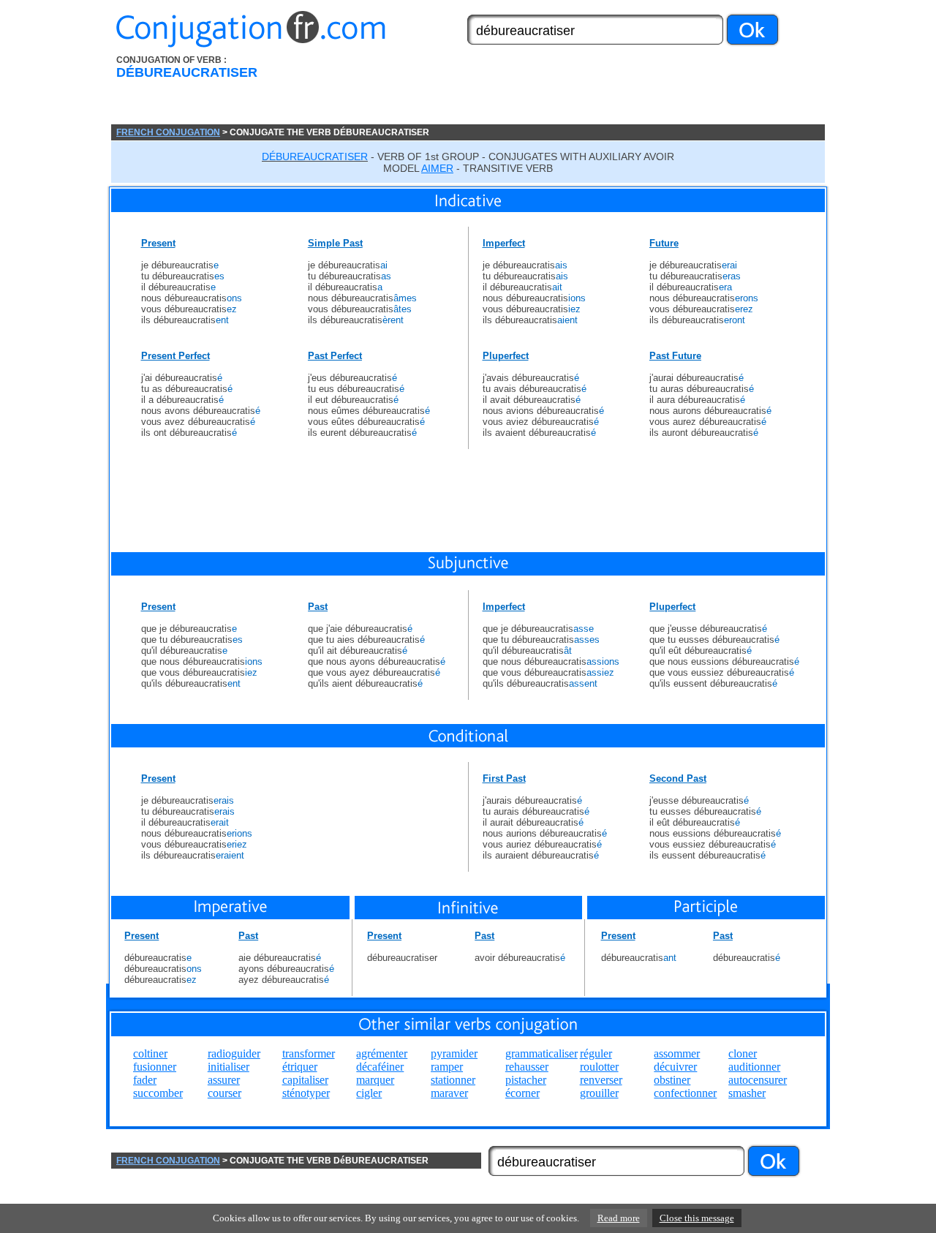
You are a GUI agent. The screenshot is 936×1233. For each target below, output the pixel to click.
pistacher (525, 1080)
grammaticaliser (541, 1053)
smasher (747, 1093)
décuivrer (675, 1066)
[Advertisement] (550, 90)
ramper (447, 1066)
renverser (601, 1080)
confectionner (685, 1093)
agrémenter (381, 1053)
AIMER (437, 168)
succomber (158, 1093)
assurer (224, 1080)
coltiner (150, 1053)
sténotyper (306, 1093)
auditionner (754, 1066)
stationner (453, 1080)
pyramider (454, 1053)
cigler (369, 1093)
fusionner (154, 1066)
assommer (677, 1053)
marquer (375, 1080)
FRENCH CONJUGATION (168, 132)
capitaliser (305, 1080)
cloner (742, 1053)
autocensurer (757, 1080)
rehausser (526, 1066)
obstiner (672, 1080)
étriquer (299, 1066)
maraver (449, 1093)
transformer (308, 1053)
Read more (618, 1218)
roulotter (599, 1066)
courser (224, 1093)
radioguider (234, 1053)
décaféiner (380, 1066)
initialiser (228, 1066)
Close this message (697, 1218)
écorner (522, 1093)
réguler (596, 1053)
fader (144, 1080)
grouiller (599, 1093)
